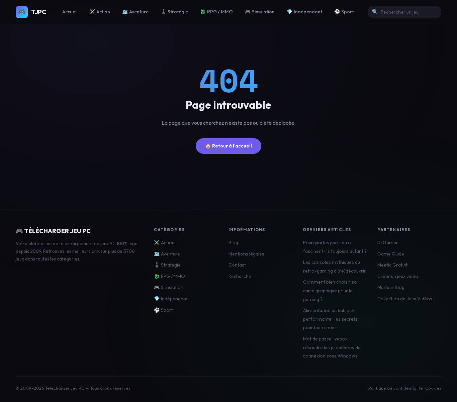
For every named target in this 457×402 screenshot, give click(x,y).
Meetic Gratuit (392, 265)
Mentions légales (246, 254)
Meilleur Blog (390, 287)
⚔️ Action (99, 12)
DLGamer (387, 242)
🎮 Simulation (260, 12)
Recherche (240, 276)
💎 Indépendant (304, 12)
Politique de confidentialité (395, 388)
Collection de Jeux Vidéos (404, 299)
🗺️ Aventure (135, 12)
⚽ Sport (344, 12)
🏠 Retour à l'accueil (228, 146)
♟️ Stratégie (174, 12)
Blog (233, 242)
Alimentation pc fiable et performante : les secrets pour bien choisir (330, 318)
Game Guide (390, 254)
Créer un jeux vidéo (397, 276)
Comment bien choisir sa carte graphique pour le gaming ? (330, 290)
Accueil (69, 12)
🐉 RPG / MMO (216, 12)
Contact (237, 265)
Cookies (433, 388)
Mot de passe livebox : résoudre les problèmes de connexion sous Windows (332, 347)
